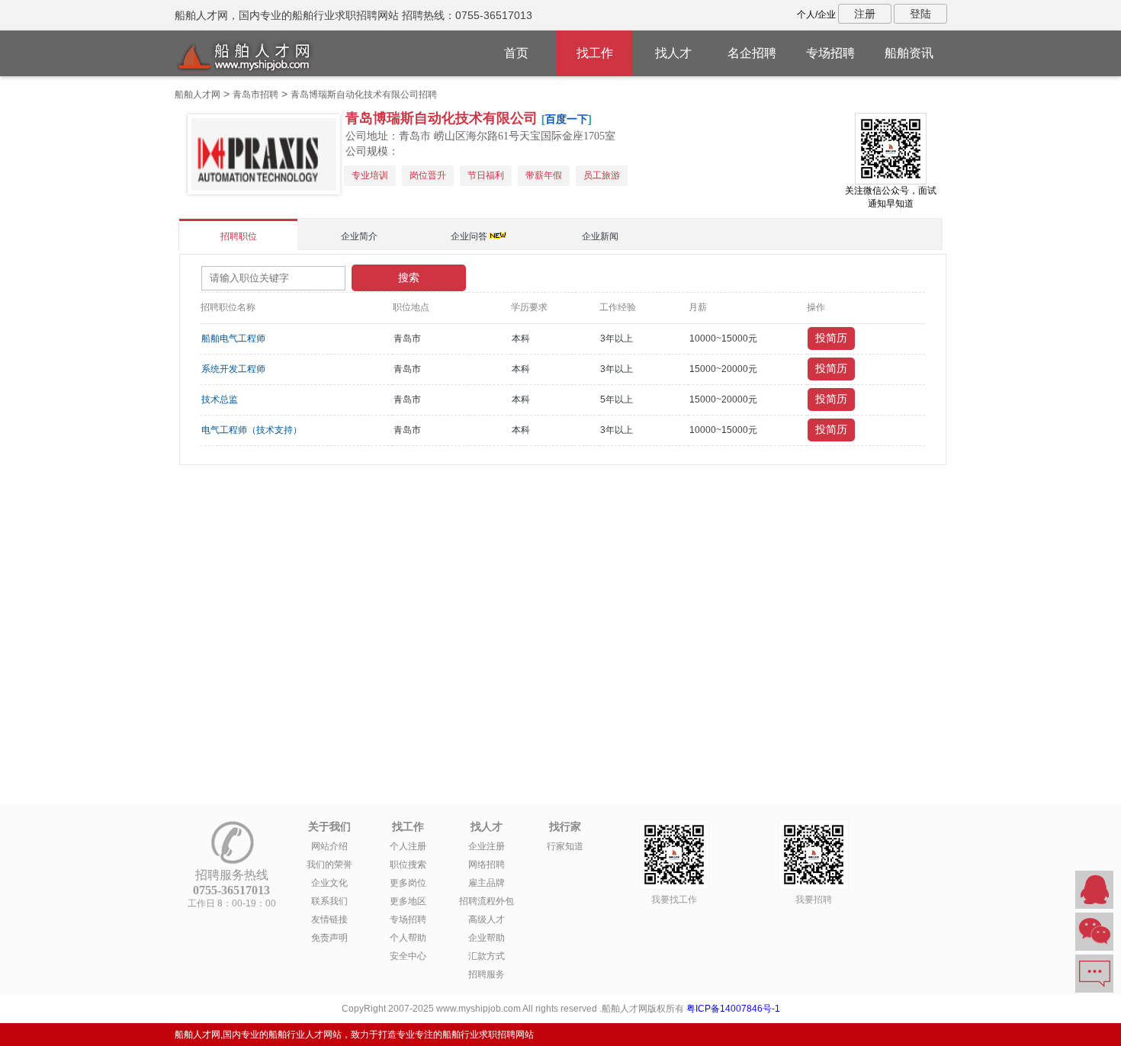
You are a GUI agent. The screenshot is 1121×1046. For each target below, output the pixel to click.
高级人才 (486, 919)
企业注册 (486, 846)
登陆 (920, 14)
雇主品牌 (486, 883)
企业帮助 (486, 937)
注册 (864, 14)
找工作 (595, 53)
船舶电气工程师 (233, 338)
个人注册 (408, 846)
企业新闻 (600, 236)
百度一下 (566, 119)
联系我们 (329, 901)
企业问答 (469, 236)
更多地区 (408, 901)
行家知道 (565, 846)
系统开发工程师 (233, 369)
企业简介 (359, 236)
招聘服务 (486, 974)
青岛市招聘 (255, 94)
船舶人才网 (197, 94)
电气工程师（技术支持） (251, 430)
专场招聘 (830, 53)
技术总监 (219, 399)
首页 (516, 53)
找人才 (673, 53)
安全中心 (408, 956)
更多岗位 (408, 883)
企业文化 (329, 883)
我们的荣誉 (329, 864)
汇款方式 (486, 956)
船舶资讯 (909, 53)
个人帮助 (408, 937)
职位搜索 (408, 864)
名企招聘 (752, 53)
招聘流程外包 (486, 901)
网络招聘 (486, 864)
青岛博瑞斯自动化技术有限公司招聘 (364, 94)
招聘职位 (238, 236)
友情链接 (329, 919)
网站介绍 (329, 846)
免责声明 (329, 937)
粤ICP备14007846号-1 (733, 1008)
